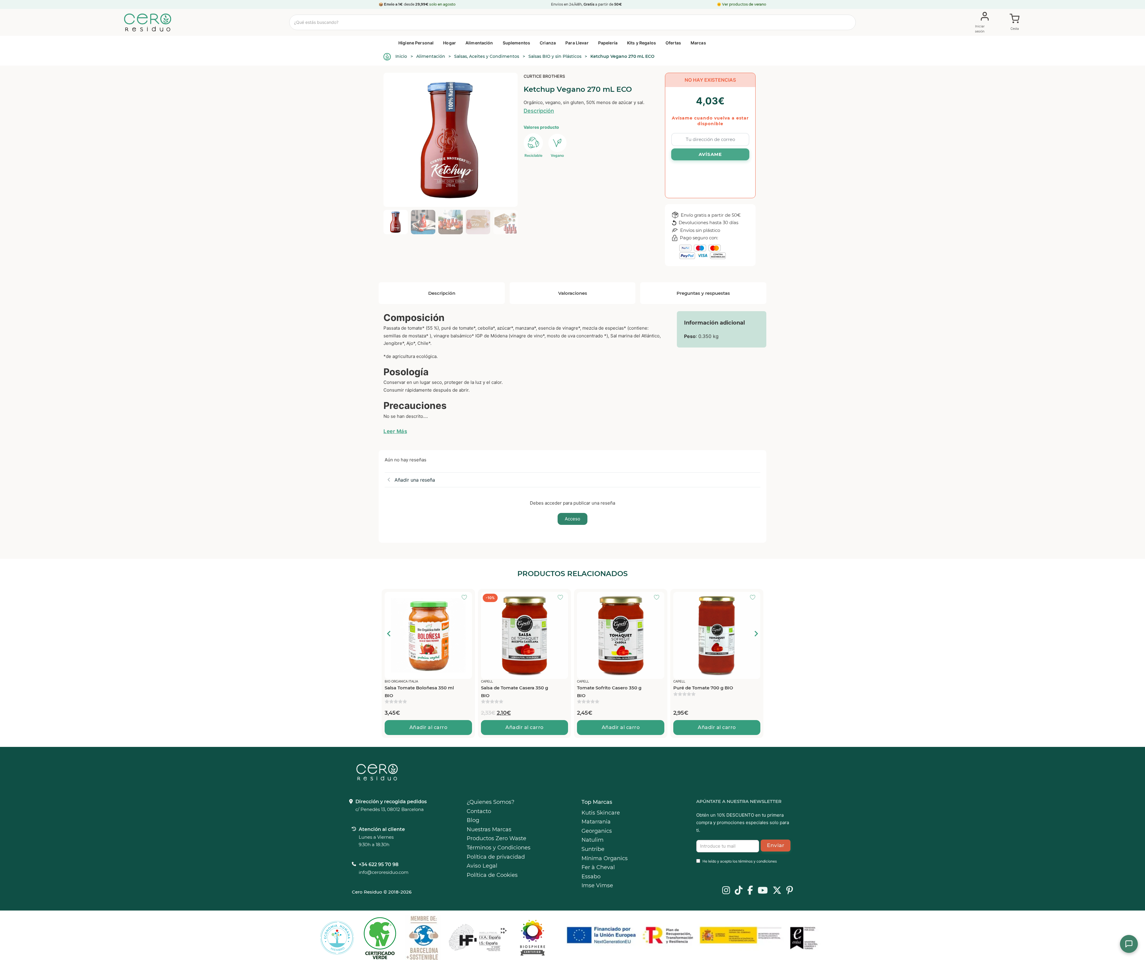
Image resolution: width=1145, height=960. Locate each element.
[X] (777, 891)
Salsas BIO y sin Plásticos (554, 56)
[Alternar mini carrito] (1015, 23)
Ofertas (673, 42)
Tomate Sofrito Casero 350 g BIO (513, 691)
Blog (473, 820)
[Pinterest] (789, 891)
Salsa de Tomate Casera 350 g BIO (418, 691)
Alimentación (479, 42)
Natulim (592, 840)
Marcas (698, 42)
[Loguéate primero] (466, 598)
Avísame (710, 154)
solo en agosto (442, 4)
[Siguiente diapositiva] (755, 633)
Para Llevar (577, 42)
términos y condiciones (757, 861)
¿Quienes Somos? (490, 802)
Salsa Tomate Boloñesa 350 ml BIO (707, 691)
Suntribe (592, 849)
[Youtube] (763, 891)
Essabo (591, 876)
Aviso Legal (482, 866)
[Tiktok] (738, 891)
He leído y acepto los (740, 861)
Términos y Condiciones (498, 847)
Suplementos (516, 42)
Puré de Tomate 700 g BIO (607, 688)
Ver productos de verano (744, 4)
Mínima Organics (604, 858)
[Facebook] (750, 891)
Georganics (596, 831)
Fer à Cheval (598, 867)
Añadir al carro (428, 727)
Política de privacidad (496, 857)
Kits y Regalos (641, 42)
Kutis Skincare (600, 812)
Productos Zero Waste (496, 838)
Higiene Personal (416, 42)
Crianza (548, 42)
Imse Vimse (597, 885)
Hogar (449, 42)
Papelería (608, 42)
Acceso (572, 519)
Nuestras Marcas (489, 829)
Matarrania (596, 821)
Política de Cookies (492, 875)
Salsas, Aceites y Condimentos (486, 56)
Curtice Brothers (544, 76)
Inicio (401, 56)
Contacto (479, 811)
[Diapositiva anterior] (389, 633)
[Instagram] (726, 891)
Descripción (539, 111)
